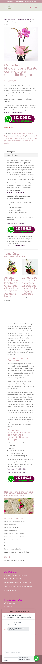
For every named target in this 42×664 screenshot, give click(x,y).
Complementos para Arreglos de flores (16, 552)
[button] (34, 30)
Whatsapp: (7, 112)
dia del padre (16, 133)
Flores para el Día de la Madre (14, 537)
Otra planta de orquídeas (15, 223)
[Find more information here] (18, 635)
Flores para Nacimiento (11, 528)
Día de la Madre (9, 603)
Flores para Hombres (11, 543)
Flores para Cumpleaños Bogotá (14, 521)
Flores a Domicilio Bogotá (12, 549)
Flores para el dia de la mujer (25, 19)
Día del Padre (8, 607)
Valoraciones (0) (12, 155)
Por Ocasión (11, 19)
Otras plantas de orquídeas (17, 473)
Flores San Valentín (10, 531)
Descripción (11, 152)
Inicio (5, 19)
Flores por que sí (9, 546)
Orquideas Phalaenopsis (22, 141)
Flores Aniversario (10, 525)
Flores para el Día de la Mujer (14, 534)
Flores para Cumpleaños (17, 136)
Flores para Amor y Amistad (13, 540)
